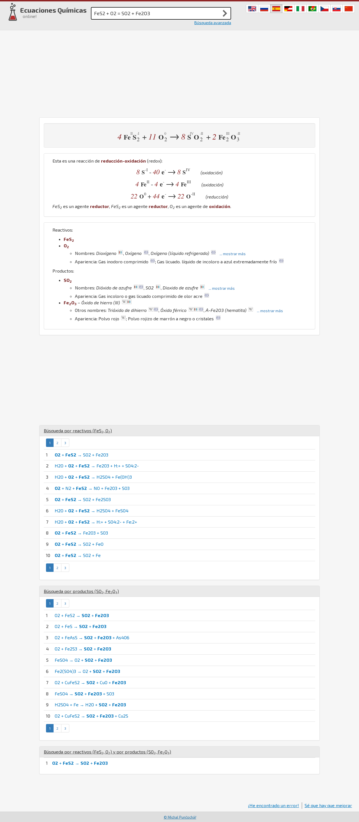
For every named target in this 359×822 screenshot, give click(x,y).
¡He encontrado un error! (273, 805)
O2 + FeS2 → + (82, 615)
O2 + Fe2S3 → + (83, 648)
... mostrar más (233, 253)
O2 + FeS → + (80, 626)
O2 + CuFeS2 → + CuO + (90, 682)
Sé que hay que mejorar (328, 805)
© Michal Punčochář (180, 817)
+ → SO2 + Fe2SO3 (83, 499)
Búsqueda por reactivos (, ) (78, 430)
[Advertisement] (179, 72)
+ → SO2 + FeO (79, 544)
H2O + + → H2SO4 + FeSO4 (91, 510)
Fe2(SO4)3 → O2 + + (87, 671)
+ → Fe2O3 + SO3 (81, 532)
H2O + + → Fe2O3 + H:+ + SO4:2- (97, 465)
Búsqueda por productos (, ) (81, 591)
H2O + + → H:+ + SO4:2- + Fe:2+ (96, 521)
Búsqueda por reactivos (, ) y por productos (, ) (107, 751)
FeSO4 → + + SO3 (84, 693)
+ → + (80, 763)
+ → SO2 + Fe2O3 (81, 454)
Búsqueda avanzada (212, 22)
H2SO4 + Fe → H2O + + (90, 704)
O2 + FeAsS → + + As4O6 (92, 637)
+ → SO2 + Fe (78, 555)
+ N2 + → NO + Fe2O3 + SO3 (92, 488)
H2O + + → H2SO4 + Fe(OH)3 (93, 477)
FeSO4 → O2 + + (83, 660)
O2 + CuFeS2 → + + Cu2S (91, 715)
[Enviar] (225, 13)
